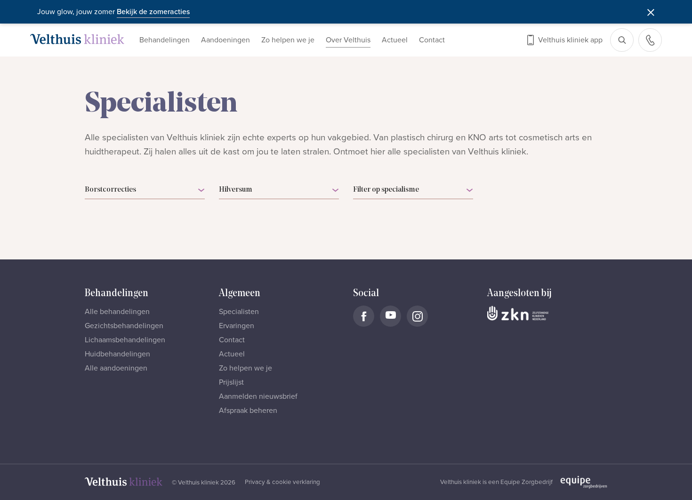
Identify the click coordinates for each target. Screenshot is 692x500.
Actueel (395, 40)
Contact (432, 40)
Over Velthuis (348, 40)
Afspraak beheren (248, 410)
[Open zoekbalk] (622, 40)
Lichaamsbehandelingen (125, 340)
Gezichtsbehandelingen (124, 326)
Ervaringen (236, 326)
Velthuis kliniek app (570, 40)
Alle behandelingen (117, 311)
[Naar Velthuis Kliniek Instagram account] (417, 316)
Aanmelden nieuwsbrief (258, 396)
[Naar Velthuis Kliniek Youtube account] (390, 316)
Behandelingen (164, 40)
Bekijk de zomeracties (153, 11)
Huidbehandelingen (117, 354)
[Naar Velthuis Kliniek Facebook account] (363, 316)
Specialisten (239, 311)
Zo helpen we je (287, 40)
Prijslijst (231, 382)
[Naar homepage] (77, 39)
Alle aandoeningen (116, 368)
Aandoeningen (225, 40)
